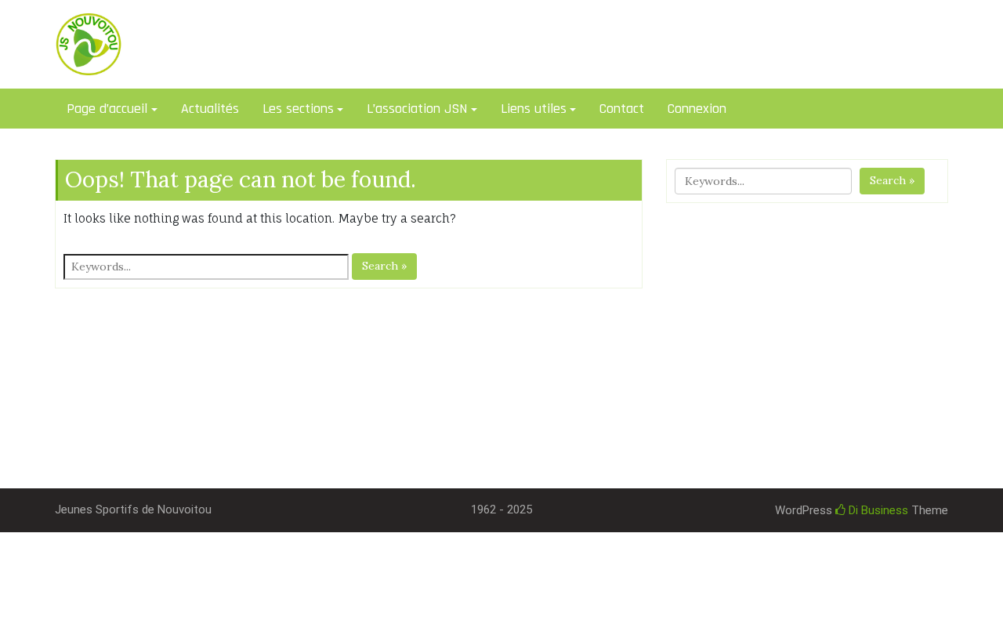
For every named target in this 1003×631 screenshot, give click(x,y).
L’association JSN (417, 109)
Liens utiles (534, 109)
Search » (384, 266)
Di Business (876, 510)
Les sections (298, 109)
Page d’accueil (107, 109)
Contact (621, 109)
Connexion (697, 109)
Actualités (210, 109)
